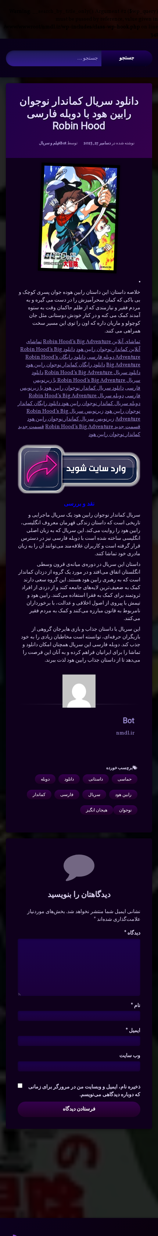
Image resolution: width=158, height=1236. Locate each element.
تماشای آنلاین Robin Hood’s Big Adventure (91, 341)
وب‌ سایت (129, 1055)
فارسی (66, 794)
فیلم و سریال (49, 143)
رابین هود (123, 794)
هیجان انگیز (96, 810)
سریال (94, 794)
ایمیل (133, 1030)
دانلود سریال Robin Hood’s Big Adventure (92, 372)
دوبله (45, 779)
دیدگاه (132, 933)
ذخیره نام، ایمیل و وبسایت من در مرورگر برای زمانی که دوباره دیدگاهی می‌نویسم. (84, 1091)
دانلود (69, 779)
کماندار (39, 794)
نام (135, 1005)
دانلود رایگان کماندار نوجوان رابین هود (65, 365)
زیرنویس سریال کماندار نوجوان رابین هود (70, 419)
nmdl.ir (125, 733)
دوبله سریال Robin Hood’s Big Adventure (76, 395)
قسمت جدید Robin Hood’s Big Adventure (92, 426)
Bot (63, 143)
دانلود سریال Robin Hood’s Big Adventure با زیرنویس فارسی (86, 380)
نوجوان (125, 810)
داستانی (96, 779)
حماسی (125, 779)
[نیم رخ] (79, 691)
